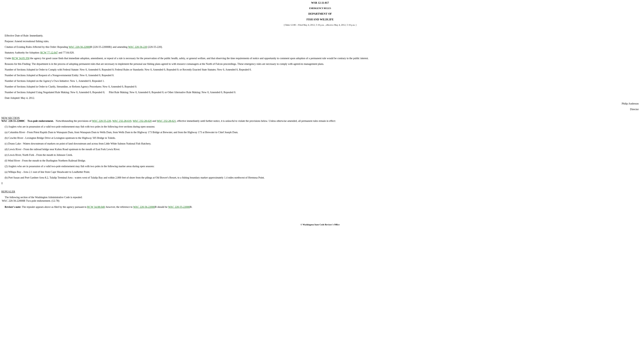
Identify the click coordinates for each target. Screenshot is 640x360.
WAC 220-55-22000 (179, 207)
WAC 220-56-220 (137, 47)
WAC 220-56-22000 (79, 47)
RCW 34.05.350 (21, 58)
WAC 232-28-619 (121, 121)
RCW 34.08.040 (96, 207)
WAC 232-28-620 (142, 121)
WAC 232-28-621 (166, 121)
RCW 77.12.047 (49, 52)
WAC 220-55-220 (101, 121)
